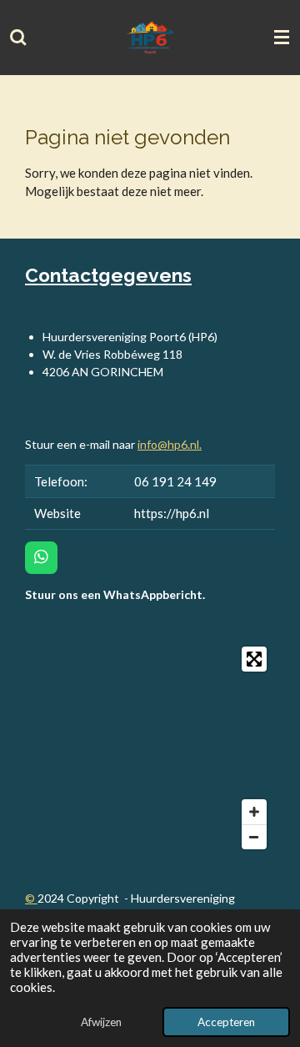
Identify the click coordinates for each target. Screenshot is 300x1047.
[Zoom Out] (254, 836)
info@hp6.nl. (170, 444)
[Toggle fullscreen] (254, 659)
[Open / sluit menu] (281, 38)
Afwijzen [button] (101, 1022)
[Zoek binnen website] (18, 38)
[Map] (150, 747)
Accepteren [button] (226, 1022)
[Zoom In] (254, 811)
